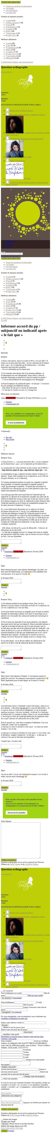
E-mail (39, 1002)
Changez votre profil (8, 1039)
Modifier (4, 545)
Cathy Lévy (11, 35)
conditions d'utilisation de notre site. (14, 1019)
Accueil (4, 320)
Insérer (4, 1131)
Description (5, 1065)
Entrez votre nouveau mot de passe (14, 1030)
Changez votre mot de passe (33, 1037)
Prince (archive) (13, 23)
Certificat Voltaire (31, 864)
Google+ (26, 1055)
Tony (3, 566)
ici (29, 505)
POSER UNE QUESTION (11, 2)
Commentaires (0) (12, 404)
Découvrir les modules (16, 813)
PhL (9, 31)
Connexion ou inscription (10, 256)
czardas (10, 29)
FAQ (7, 243)
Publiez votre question (9, 1109)
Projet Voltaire (15, 864)
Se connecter (16, 1012)
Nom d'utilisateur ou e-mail (11, 993)
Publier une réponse (9, 860)
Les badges (10, 8)
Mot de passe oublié (35, 996)
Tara (9, 25)
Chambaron (11, 27)
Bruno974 (11, 58)
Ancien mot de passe (8, 1069)
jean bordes (11, 33)
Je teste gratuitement (16, 423)
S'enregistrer (17, 998)
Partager (9, 402)
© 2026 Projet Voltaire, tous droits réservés (17, 62)
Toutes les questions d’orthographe (19, 6)
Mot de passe (28, 1005)
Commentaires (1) (12, 558)
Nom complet (6, 1041)
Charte (8, 247)
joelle (9, 21)
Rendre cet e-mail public (35, 1060)
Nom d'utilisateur (7, 1002)
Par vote (9, 437)
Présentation (10, 241)
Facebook (27, 1050)
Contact (9, 245)
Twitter (26, 1052)
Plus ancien (10, 439)
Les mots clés (11, 13)
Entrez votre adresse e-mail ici (12, 1023)
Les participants (11, 11)
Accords (43, 398)
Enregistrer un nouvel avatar (12, 1037)
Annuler (4, 548)
